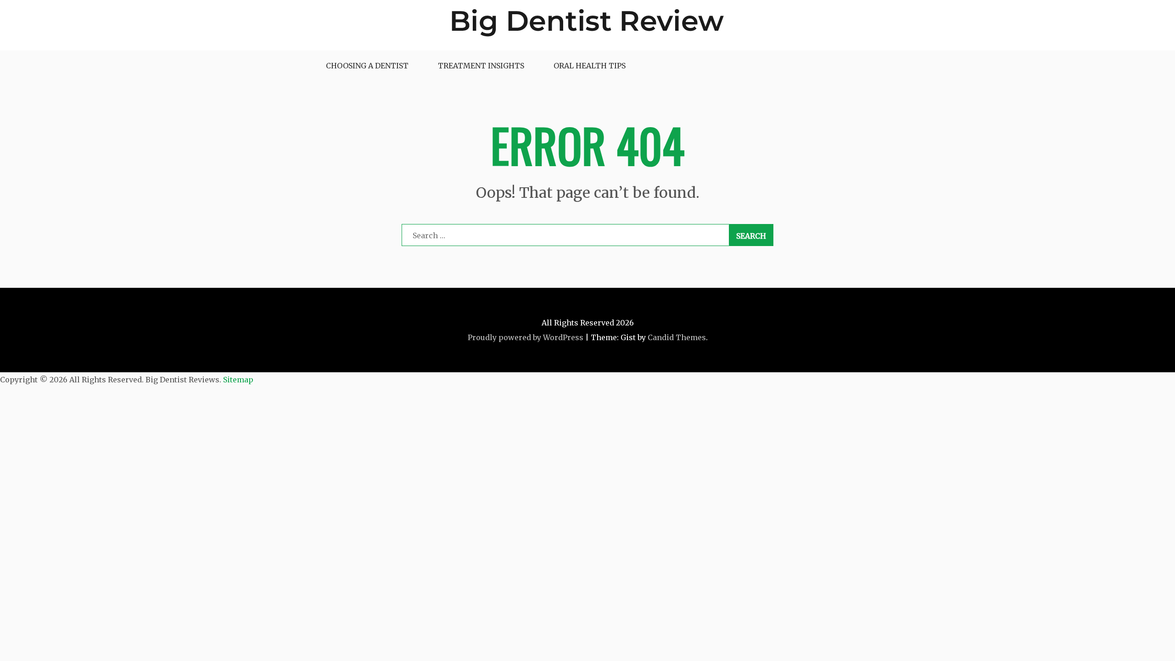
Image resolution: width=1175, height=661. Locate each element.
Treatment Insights (481, 65)
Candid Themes (677, 337)
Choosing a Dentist (367, 65)
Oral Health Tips (590, 65)
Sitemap (238, 379)
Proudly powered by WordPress (525, 337)
